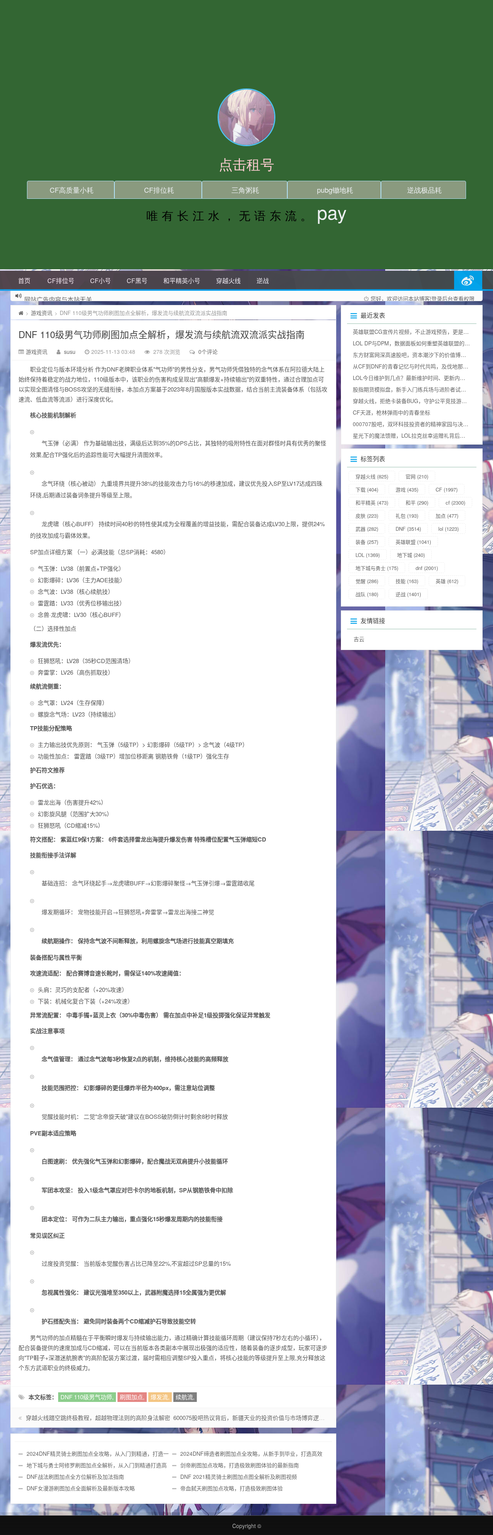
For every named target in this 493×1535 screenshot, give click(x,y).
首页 (24, 280)
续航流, (185, 1397)
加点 (447, 515)
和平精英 (371, 502)
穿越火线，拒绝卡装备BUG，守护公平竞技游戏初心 (415, 401)
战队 (366, 594)
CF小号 (100, 280)
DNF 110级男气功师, (87, 1397)
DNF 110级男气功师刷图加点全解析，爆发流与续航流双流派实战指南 (161, 334)
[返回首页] (20, 313)
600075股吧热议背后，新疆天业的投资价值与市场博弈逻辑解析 (254, 1417)
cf (455, 502)
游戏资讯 (41, 313)
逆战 (263, 280)
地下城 (411, 554)
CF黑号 (137, 280)
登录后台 (442, 298)
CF (447, 489)
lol (448, 528)
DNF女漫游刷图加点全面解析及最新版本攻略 (81, 1488)
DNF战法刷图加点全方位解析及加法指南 (75, 1476)
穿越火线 (228, 280)
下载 (366, 489)
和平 (417, 502)
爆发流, (160, 1397)
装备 (366, 541)
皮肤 (366, 515)
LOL (367, 554)
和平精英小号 (181, 280)
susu (69, 351)
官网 (417, 476)
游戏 (407, 489)
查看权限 (464, 298)
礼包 (407, 515)
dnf (427, 568)
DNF (408, 528)
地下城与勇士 (376, 568)
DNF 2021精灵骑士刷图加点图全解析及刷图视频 (238, 1476)
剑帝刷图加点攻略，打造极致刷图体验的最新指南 (239, 1465)
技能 (407, 581)
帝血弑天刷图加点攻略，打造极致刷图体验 (231, 1488)
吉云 (359, 639)
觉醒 (366, 581)
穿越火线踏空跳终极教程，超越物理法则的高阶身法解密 (98, 1417)
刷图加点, (132, 1397)
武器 (366, 528)
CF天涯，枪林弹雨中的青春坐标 (391, 412)
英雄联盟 (413, 541)
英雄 (447, 581)
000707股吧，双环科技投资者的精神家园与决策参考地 (419, 424)
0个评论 (208, 351)
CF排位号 (60, 280)
